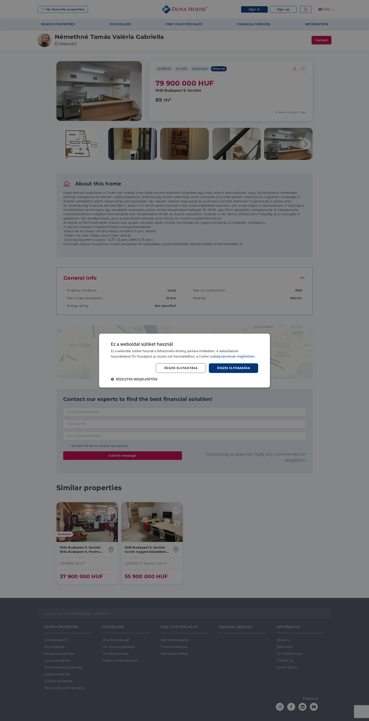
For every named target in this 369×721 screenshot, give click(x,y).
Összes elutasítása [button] (181, 368)
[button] (134, 379)
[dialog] (184, 360)
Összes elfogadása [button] (233, 368)
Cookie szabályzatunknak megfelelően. (227, 356)
